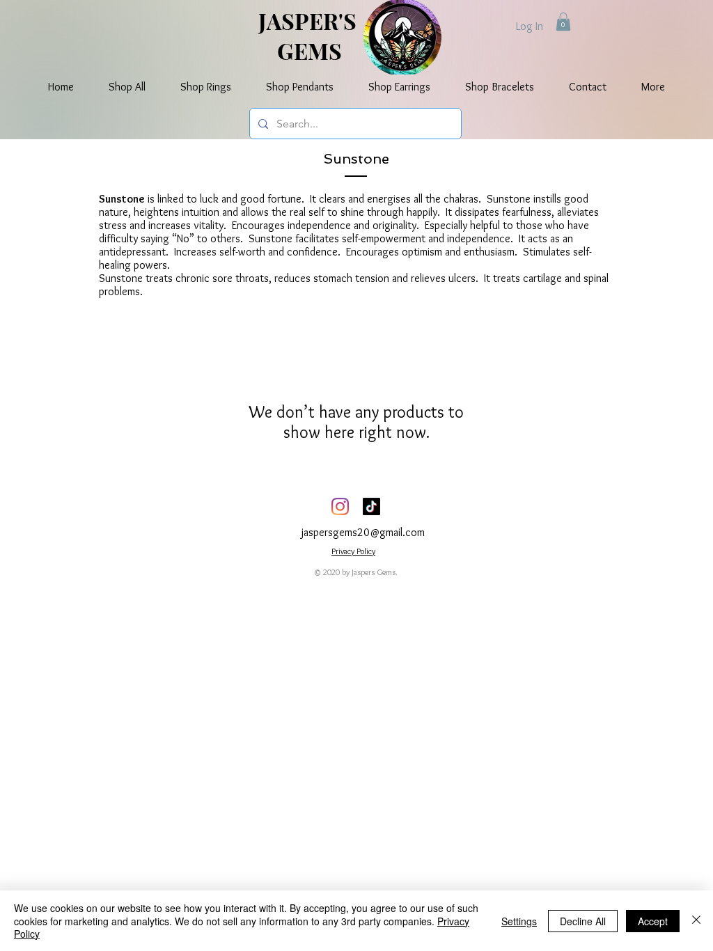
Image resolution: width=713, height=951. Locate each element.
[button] (563, 22)
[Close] (696, 921)
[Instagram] (340, 506)
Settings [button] (519, 921)
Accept (653, 921)
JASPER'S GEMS (309, 35)
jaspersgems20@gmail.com (363, 532)
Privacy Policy (353, 551)
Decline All (583, 921)
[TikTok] (371, 506)
